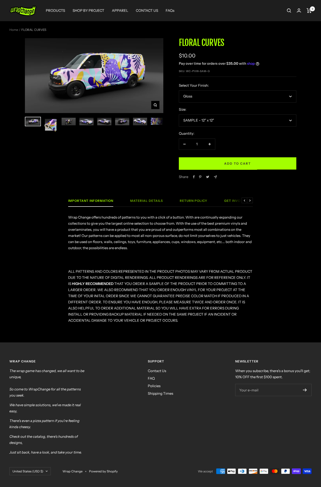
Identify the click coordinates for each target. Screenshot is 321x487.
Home (13, 30)
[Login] (299, 10)
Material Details (146, 201)
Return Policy (193, 201)
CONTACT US (147, 10)
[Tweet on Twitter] (208, 177)
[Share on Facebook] (194, 177)
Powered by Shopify (103, 471)
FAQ (151, 378)
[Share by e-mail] (215, 177)
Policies (154, 386)
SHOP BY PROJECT (88, 10)
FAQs (170, 10)
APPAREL (120, 10)
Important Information (90, 201)
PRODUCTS (55, 10)
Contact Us (157, 371)
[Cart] (309, 10)
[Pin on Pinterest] (200, 177)
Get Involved (236, 201)
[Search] (289, 10)
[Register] (305, 390)
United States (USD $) (27, 471)
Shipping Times (160, 393)
